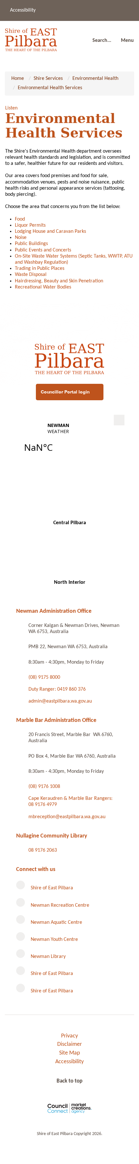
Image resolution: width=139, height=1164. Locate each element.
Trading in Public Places (39, 268)
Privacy (69, 1036)
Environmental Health (95, 78)
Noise (21, 237)
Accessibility (23, 10)
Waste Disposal (31, 274)
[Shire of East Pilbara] (31, 38)
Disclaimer (69, 1044)
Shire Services (48, 78)
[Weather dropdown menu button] (119, 420)
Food (20, 219)
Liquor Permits (30, 225)
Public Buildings (31, 243)
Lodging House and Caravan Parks (50, 231)
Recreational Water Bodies (43, 287)
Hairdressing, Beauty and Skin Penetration (59, 281)
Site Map (69, 1053)
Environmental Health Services (50, 87)
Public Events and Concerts (43, 250)
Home (17, 78)
